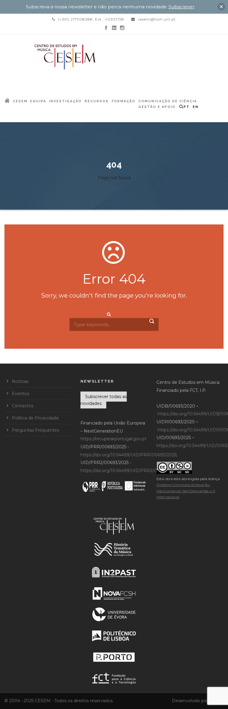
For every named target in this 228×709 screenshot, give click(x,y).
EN (196, 107)
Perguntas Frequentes (35, 430)
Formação (123, 101)
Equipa (38, 101)
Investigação (65, 101)
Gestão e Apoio (156, 107)
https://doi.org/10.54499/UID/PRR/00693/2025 (128, 455)
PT (186, 107)
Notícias (20, 381)
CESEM (20, 101)
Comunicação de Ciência (167, 101)
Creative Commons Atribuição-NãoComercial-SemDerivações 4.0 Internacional (185, 490)
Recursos (97, 101)
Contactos (22, 405)
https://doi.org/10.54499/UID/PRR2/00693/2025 (129, 470)
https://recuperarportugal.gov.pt (113, 438)
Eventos (20, 393)
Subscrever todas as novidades (103, 400)
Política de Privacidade (35, 418)
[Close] (221, 6)
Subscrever (181, 7)
